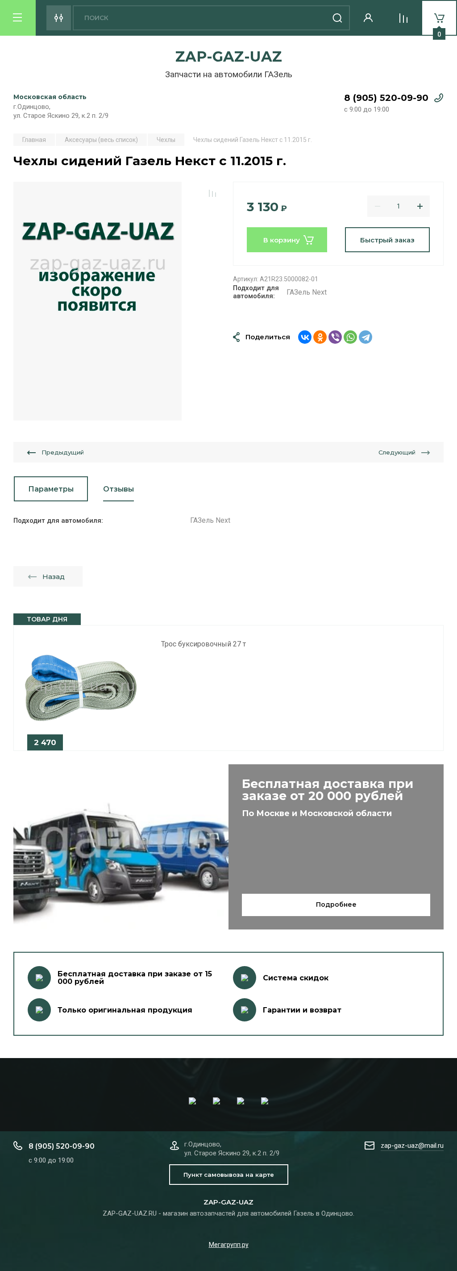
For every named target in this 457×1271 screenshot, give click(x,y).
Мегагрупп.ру (229, 1244)
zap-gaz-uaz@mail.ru (412, 1146)
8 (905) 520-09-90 (386, 97)
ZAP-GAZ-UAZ (228, 56)
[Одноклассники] (320, 337)
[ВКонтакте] (305, 337)
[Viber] (335, 337)
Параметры (51, 489)
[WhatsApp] (350, 337)
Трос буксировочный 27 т (203, 644)
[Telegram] (365, 337)
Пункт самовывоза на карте (228, 1174)
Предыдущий (63, 452)
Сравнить (212, 193)
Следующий (396, 452)
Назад (53, 576)
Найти (337, 17)
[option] (97, 301)
